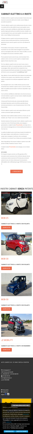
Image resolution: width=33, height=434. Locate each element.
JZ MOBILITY (7, 340)
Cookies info (5, 392)
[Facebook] (6, 394)
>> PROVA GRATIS (16, 171)
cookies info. (9, 422)
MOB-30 (4, 258)
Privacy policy (5, 390)
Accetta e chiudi (22, 431)
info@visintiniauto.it (7, 378)
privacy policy (26, 414)
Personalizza (9, 431)
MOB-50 (4, 299)
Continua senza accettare (21, 405)
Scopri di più (6, 227)
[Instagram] (8, 394)
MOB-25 (4, 218)
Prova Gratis (19, 125)
